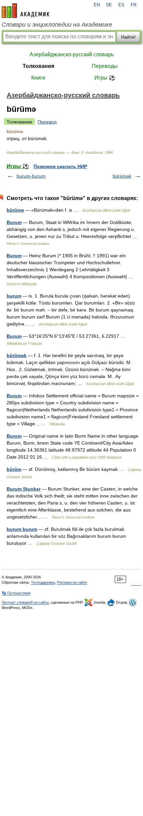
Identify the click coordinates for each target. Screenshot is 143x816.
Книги (38, 78)
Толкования (38, 66)
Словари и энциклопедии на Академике (57, 24)
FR (133, 5)
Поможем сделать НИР (60, 166)
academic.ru (26, 10)
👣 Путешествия (16, 593)
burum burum (22, 529)
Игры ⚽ (104, 78)
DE (109, 5)
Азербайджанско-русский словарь (72, 54)
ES (121, 5)
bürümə (15, 210)
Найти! (128, 37)
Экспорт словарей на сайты (25, 602)
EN (97, 5)
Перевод (47, 121)
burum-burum (31, 176)
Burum (14, 222)
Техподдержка (43, 582)
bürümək (122, 176)
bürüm (14, 469)
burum (14, 296)
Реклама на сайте (72, 582)
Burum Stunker (24, 489)
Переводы (105, 66)
